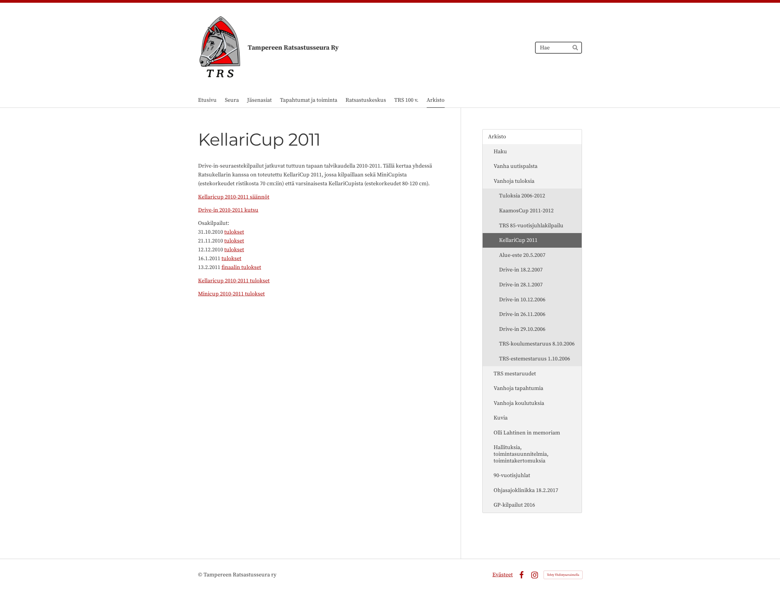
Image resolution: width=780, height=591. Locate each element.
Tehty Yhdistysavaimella (563, 575)
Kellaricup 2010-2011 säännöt (233, 196)
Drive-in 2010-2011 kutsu (228, 210)
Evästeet (502, 574)
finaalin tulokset (241, 267)
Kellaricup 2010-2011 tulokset (234, 280)
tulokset (234, 231)
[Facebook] (521, 575)
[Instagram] (534, 575)
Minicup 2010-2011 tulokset (231, 293)
